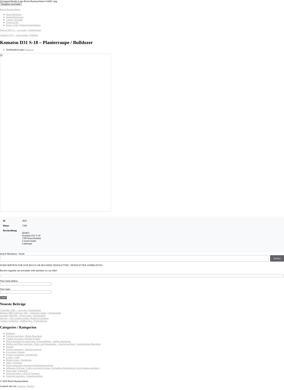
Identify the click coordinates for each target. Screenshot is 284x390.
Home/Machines (13, 14)
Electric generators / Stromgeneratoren (24, 349)
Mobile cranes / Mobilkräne (19, 360)
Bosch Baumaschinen (10, 9)
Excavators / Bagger (15, 352)
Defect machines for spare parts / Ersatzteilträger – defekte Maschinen (38, 341)
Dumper (10, 347)
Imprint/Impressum (15, 17)
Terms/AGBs (12, 22)
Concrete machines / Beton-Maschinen (24, 336)
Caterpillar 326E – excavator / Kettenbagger (20, 310)
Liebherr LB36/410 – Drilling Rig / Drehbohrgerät (23, 321)
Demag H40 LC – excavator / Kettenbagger (20, 30)
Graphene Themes (25, 386)
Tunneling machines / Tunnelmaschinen (24, 376)
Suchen (277, 258)
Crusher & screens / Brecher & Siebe (23, 339)
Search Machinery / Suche (12, 254)
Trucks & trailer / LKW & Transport (23, 373)
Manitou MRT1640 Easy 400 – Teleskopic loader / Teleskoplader (30, 313)
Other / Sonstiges (14, 363)
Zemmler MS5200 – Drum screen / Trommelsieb (22, 315)
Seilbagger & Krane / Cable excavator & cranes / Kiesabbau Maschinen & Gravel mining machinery (53, 368)
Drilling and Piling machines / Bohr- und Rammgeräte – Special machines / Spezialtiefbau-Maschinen (53, 344)
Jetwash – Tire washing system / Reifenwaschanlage (24, 318)
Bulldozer (29, 49)
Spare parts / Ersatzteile (17, 371)
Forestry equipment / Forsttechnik (21, 355)
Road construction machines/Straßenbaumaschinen (29, 365)
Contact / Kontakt (14, 20)
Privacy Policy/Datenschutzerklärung (23, 25)
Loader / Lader (13, 357)
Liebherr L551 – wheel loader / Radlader (19, 35)
